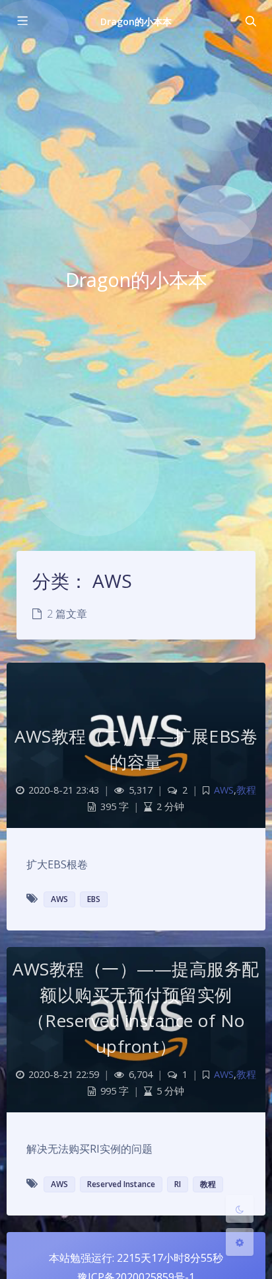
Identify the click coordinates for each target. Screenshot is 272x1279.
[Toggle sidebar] (22, 21)
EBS (93, 899)
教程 (246, 790)
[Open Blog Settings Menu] (240, 1242)
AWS (224, 790)
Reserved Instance (121, 1184)
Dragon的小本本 (136, 21)
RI (177, 1184)
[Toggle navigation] (250, 21)
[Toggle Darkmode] (240, 1209)
